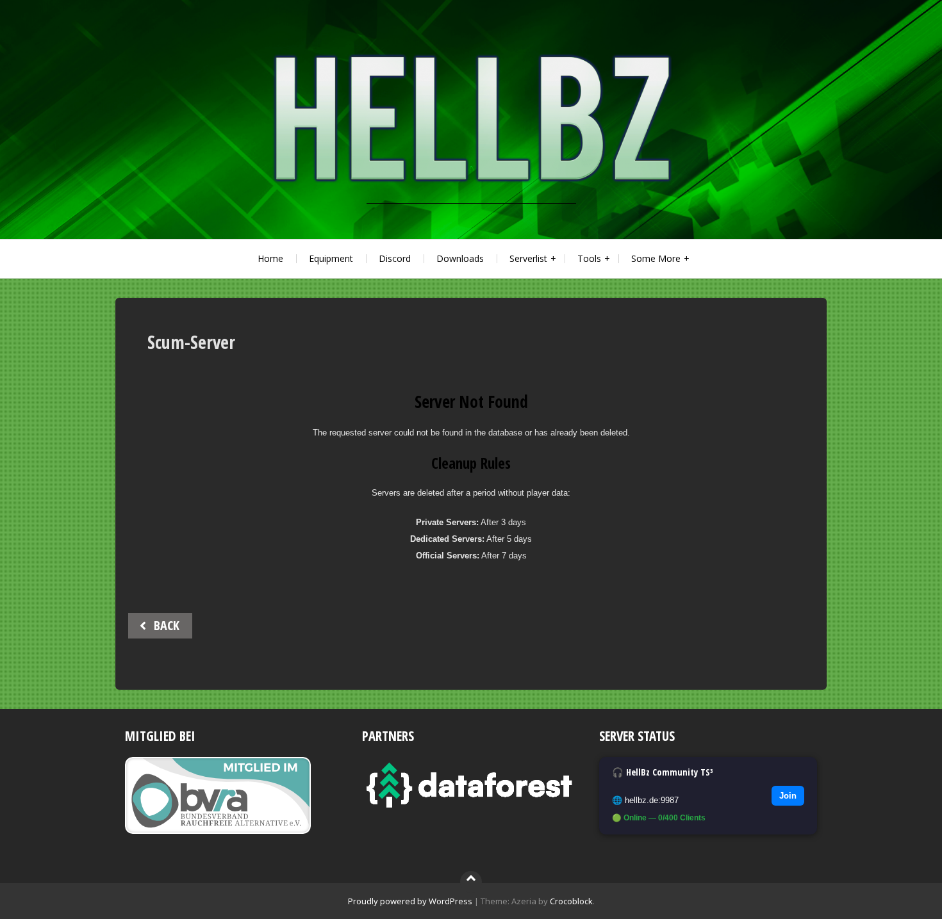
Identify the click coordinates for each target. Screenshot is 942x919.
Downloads (460, 258)
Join (788, 796)
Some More (656, 258)
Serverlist (528, 258)
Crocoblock (571, 901)
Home (270, 258)
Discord (395, 258)
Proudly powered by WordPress (410, 901)
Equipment (331, 258)
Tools (589, 258)
